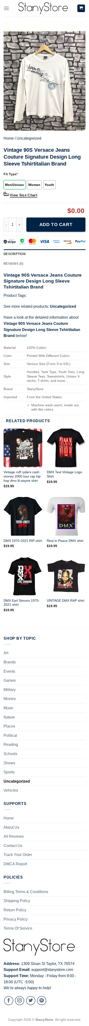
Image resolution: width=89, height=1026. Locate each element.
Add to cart (55, 224)
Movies (10, 699)
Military (10, 690)
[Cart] (81, 8)
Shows (9, 763)
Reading (11, 744)
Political (10, 735)
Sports (9, 772)
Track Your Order (18, 855)
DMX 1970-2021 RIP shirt (23, 541)
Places (9, 726)
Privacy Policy (16, 919)
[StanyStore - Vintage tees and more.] (43, 8)
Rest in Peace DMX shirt (65, 541)
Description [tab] (14, 254)
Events (9, 671)
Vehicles (11, 790)
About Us (11, 827)
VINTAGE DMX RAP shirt (65, 600)
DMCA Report (15, 864)
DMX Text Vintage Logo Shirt (64, 474)
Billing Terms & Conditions (26, 892)
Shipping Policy (17, 901)
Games (10, 680)
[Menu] (6, 8)
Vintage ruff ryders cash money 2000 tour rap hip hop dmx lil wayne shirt (22, 476)
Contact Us (13, 846)
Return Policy (15, 910)
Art (6, 653)
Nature (9, 717)
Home (9, 138)
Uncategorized (29, 138)
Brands (10, 662)
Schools (10, 754)
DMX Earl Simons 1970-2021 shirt (22, 603)
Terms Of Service (18, 928)
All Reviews (14, 836)
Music (9, 708)
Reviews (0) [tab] (13, 263)
